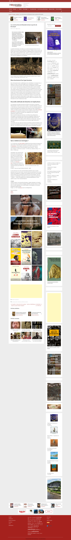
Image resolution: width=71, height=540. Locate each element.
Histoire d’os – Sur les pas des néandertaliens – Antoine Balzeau (26, 245)
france (37, 521)
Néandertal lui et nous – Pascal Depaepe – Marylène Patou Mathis (37, 278)
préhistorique (49, 77)
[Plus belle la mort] (54, 468)
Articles (20, 9)
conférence (53, 63)
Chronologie (25, 9)
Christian (18, 28)
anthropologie (53, 60)
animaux (50, 60)
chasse (56, 61)
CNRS (12, 191)
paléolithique (51, 73)
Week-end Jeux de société (45, 505)
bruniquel (13, 301)
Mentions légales (49, 520)
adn (48, 60)
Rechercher (58, 25)
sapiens (54, 77)
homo (58, 67)
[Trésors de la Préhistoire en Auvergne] (54, 418)
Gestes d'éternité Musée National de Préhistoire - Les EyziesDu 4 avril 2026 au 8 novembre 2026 (54, 53)
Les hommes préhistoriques (42, 9)
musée (51, 70)
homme (54, 67)
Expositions (16, 19)
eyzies (32, 521)
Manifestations (44, 506)
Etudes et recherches (15, 299)
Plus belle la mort (50, 473)
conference (49, 63)
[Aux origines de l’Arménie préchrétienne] (54, 443)
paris (39, 529)
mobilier (48, 70)
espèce (51, 64)
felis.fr (21, 187)
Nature (12, 192)
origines (34, 527)
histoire (48, 67)
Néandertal (14, 146)
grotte (16, 301)
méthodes (40, 109)
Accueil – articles (15, 14)
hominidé (51, 67)
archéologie (50, 61)
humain (35, 524)
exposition (57, 64)
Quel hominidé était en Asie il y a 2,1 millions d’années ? (58, 505)
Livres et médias (59, 9)
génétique (29, 523)
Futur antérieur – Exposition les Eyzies (31, 18)
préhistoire (23, 301)
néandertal (19, 301)
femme (35, 521)
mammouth (41, 524)
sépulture (41, 533)
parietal (56, 73)
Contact (48, 518)
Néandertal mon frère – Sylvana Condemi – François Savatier (15, 262)
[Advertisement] (26, 291)
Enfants (10, 11)
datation (58, 63)
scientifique (57, 77)
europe (54, 64)
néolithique (49, 71)
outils (37, 527)
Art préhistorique (33, 9)
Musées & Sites (51, 9)
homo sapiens (50, 68)
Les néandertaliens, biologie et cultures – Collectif (37, 262)
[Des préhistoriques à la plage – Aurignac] (54, 455)
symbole (26, 301)
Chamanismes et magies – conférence (44, 18)
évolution (52, 78)
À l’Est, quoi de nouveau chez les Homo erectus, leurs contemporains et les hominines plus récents (17, 505)
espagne (35, 520)
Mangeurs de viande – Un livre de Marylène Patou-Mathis (37, 245)
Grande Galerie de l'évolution (54, 390)
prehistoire (29, 531)
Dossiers (14, 9)
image (37, 524)
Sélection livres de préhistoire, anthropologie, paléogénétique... (55, 93)
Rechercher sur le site (51, 24)
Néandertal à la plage (26, 261)
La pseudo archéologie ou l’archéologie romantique (57, 18)
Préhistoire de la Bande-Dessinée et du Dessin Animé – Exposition (31, 505)
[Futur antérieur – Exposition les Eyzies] (54, 430)
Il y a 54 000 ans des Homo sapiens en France (24, 313)
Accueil (10, 9)
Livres (10, 523)
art (54, 61)
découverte (48, 64)
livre (38, 524)
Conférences (43, 19)
